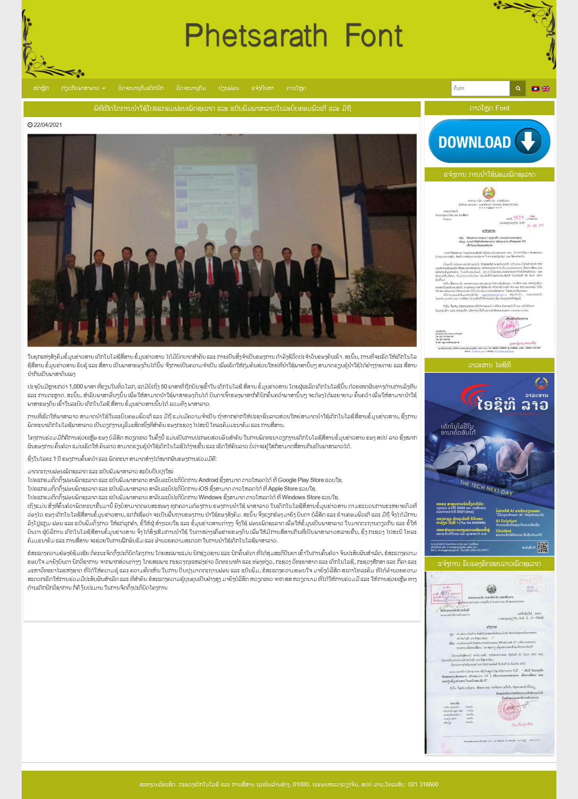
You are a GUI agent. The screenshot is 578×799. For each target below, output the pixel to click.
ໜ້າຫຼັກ (41, 88)
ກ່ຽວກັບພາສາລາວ (81, 88)
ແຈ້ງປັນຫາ (263, 88)
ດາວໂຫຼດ (296, 88)
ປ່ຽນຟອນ (229, 88)
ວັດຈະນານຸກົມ (191, 88)
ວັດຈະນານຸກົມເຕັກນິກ (141, 88)
